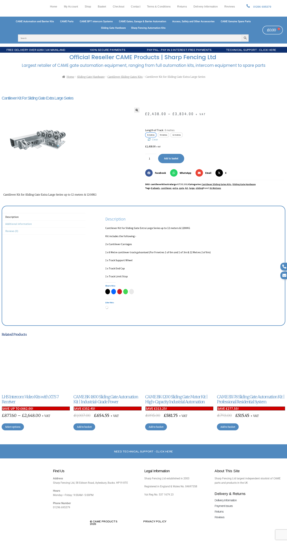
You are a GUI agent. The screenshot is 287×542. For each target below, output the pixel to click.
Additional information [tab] (18, 223)
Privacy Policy (154, 521)
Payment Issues (224, 506)
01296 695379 (262, 6)
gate (181, 188)
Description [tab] (12, 216)
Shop (88, 6)
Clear (155, 139)
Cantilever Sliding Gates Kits (125, 76)
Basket (102, 6)
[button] (137, 110)
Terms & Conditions (159, 6)
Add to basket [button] (84, 426)
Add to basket (171, 158)
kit (186, 188)
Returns (182, 6)
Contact (135, 6)
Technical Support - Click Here (251, 50)
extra (175, 188)
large (191, 188)
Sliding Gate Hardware (91, 76)
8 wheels (155, 188)
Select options (12, 426)
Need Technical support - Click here (143, 451)
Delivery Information (205, 6)
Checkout (118, 6)
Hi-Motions (215, 188)
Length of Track (159, 130)
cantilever (166, 188)
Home (53, 6)
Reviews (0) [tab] (11, 231)
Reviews (229, 6)
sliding (199, 188)
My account (71, 6)
